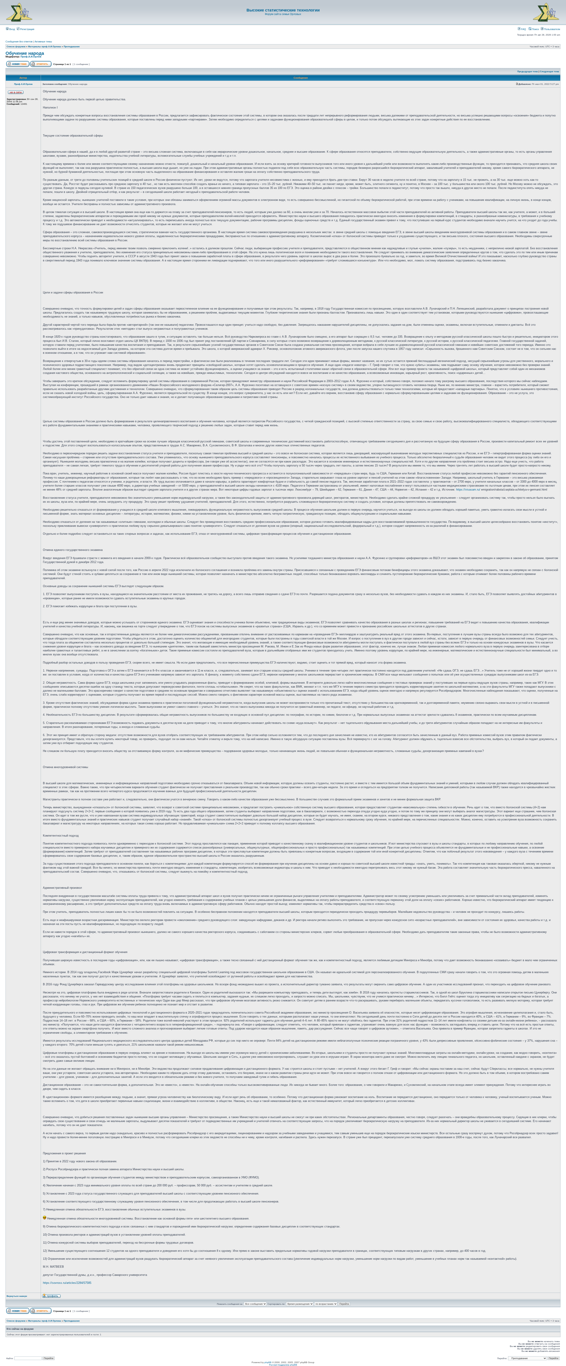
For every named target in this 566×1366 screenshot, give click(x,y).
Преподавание (72, 46)
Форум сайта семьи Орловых (283, 14)
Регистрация (26, 29)
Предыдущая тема (527, 71)
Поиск (535, 29)
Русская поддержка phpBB (283, 1365)
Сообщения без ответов (19, 41)
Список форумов (16, 46)
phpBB (268, 1362)
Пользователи (551, 29)
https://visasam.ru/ (468, 489)
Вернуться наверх (17, 1296)
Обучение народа (25, 53)
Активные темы (43, 41)
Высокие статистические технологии (283, 10)
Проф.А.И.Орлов (31, 56)
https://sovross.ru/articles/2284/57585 (67, 1282)
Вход (12, 29)
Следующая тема (549, 71)
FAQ (523, 29)
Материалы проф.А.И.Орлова (44, 46)
